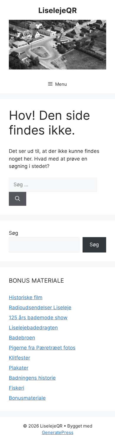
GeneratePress (57, 432)
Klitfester (19, 358)
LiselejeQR (57, 10)
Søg (13, 233)
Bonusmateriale (27, 398)
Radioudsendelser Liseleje (40, 307)
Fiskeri (16, 388)
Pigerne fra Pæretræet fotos (42, 348)
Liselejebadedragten (33, 328)
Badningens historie (32, 378)
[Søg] (17, 199)
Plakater (18, 368)
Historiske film (25, 297)
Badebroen (22, 338)
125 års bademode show (38, 317)
